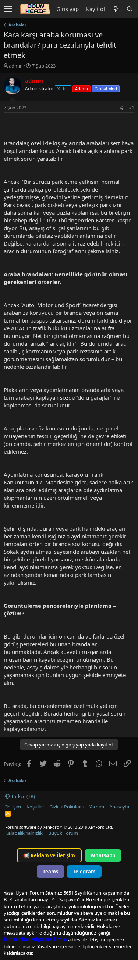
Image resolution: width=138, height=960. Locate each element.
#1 (131, 108)
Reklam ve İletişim (49, 855)
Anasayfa (119, 806)
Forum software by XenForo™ (59, 827)
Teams (50, 871)
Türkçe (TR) (22, 796)
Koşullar (35, 806)
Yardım (96, 806)
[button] (8, 9)
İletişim (13, 806)
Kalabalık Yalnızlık (24, 833)
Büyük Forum (63, 833)
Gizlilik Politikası (66, 806)
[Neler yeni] (116, 9)
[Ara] (130, 9)
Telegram (84, 871)
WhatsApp (103, 855)
